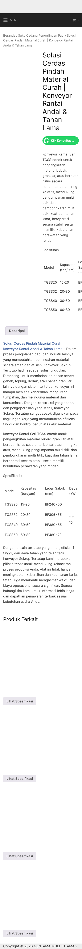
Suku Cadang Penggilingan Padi (41, 35)
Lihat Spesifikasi (20, 701)
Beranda (9, 35)
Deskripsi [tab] (17, 331)
